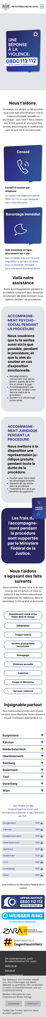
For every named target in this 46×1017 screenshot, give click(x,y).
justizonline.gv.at (14, 975)
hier (29, 997)
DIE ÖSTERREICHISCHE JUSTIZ (25, 6)
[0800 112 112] (39, 502)
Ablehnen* (32, 1003)
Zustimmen (13, 1003)
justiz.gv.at (11, 965)
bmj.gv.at (10, 970)
